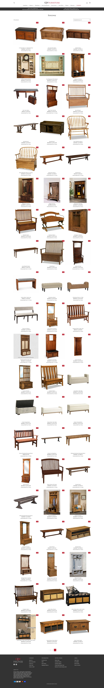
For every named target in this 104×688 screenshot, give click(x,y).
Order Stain (31, 665)
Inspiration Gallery (58, 661)
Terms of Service (77, 665)
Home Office (61, 5)
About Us (30, 660)
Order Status (44, 663)
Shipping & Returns (45, 665)
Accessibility (76, 661)
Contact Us (31, 663)
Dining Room (37, 5)
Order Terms (76, 660)
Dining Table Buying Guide (59, 665)
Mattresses (72, 5)
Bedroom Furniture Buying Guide (61, 666)
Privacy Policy (76, 663)
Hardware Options (58, 663)
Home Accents (54, 5)
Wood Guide (57, 660)
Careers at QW (31, 666)
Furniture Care (44, 660)
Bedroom (31, 5)
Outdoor (67, 5)
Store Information (32, 661)
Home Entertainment (45, 5)
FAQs (43, 661)
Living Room (25, 5)
